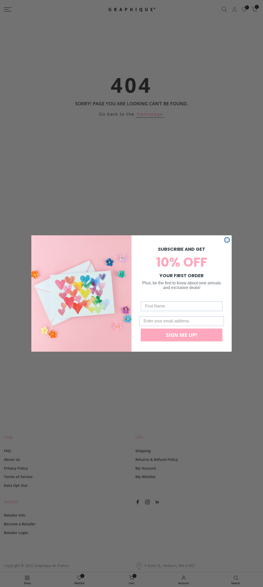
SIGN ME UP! (181, 334)
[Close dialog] (227, 240)
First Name (151, 297)
